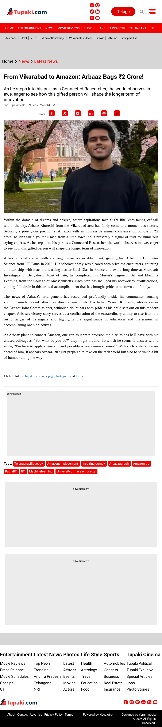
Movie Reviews (69, 28)
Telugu (123, 11)
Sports (111, 655)
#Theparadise (129, 38)
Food (85, 689)
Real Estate (113, 683)
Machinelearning (41, 471)
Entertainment (29, 28)
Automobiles (114, 663)
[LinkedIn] (91, 113)
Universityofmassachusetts (76, 471)
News (49, 28)
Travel (86, 676)
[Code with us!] (92, 18)
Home (9, 28)
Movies (69, 683)
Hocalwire (106, 714)
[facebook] (52, 113)
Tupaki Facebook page (39, 376)
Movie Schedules (14, 676)
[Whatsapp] (78, 113)
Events (69, 676)
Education (89, 683)
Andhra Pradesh (112, 28)
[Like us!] (92, 5)
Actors (68, 689)
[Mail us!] (97, 18)
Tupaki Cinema (144, 655)
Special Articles (139, 676)
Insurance (112, 689)
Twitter (80, 376)
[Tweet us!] (97, 5)
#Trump (112, 38)
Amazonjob (141, 464)
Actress (69, 670)
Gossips (6, 683)
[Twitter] (65, 113)
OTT (3, 689)
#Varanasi (11, 38)
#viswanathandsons (80, 38)
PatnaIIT (11, 471)
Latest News (48, 655)
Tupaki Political (139, 663)
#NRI (24, 38)
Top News (42, 663)
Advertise (36, 714)
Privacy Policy (53, 714)
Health (86, 663)
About (11, 714)
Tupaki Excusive (140, 670)
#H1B (34, 38)
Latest (68, 663)
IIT (23, 471)
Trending (41, 670)
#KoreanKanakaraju (53, 38)
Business (111, 676)
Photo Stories (138, 689)
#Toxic (100, 38)
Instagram (62, 376)
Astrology (89, 670)
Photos (89, 28)
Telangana (137, 28)
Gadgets (111, 670)
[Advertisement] (81, 426)
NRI (153, 28)
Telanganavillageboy (29, 464)
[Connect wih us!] (97, 11)
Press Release (12, 670)
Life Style (91, 655)
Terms (69, 714)
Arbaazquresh (119, 464)
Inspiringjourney (94, 464)
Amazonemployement (63, 464)
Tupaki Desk (17, 105)
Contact (22, 714)
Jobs (131, 683)
